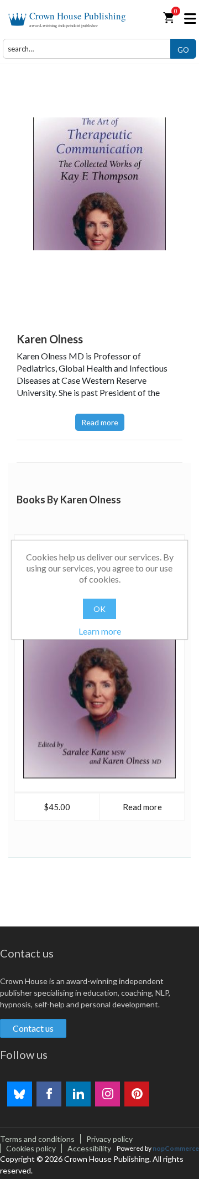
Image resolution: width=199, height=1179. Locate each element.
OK (99, 609)
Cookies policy (31, 1148)
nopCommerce (176, 1148)
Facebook (48, 1094)
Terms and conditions (37, 1139)
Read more (99, 422)
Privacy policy (109, 1139)
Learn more (99, 631)
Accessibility (89, 1148)
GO (183, 49)
